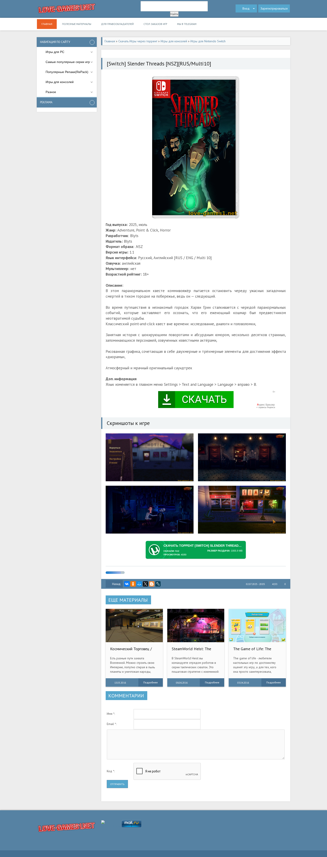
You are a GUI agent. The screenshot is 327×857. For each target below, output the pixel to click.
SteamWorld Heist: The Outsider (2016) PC (191, 651)
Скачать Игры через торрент (137, 41)
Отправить (117, 784)
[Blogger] (151, 584)
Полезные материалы (76, 24)
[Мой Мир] (139, 584)
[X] (145, 584)
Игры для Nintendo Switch (208, 41)
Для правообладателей (117, 24)
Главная (46, 24)
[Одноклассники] (133, 584)
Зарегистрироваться (274, 8)
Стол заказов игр (155, 24)
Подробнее (150, 682)
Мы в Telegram (186, 24)
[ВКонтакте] (126, 584)
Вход (246, 8)
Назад (116, 584)
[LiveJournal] (158, 584)
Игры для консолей (174, 41)
